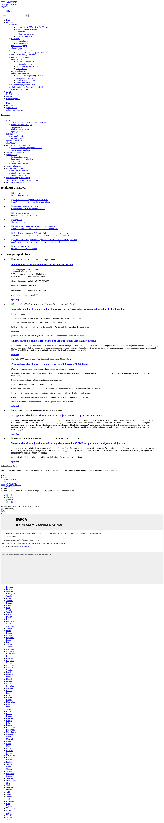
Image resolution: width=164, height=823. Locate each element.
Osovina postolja (18, 222)
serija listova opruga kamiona (23, 55)
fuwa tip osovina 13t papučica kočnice (31, 52)
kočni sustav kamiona (20, 73)
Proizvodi (10, 22)
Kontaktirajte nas (13, 98)
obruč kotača (16, 48)
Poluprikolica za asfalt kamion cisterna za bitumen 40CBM (42, 264)
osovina (14, 25)
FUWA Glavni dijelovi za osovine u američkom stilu (32, 202)
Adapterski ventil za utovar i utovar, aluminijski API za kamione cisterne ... (41, 235)
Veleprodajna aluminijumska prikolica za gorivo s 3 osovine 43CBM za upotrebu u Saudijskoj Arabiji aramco (69, 443)
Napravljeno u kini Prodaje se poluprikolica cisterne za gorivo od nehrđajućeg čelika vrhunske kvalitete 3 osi (68, 309)
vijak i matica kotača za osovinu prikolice (28, 87)
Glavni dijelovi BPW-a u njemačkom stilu (28, 209)
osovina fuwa (21, 32)
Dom (8, 20)
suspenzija (15, 39)
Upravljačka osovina (19, 195)
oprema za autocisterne (20, 57)
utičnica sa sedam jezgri (25, 80)
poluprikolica (16, 59)
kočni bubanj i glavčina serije (23, 85)
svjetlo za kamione (18, 71)
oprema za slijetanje (19, 45)
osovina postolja (22, 43)
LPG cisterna (21, 69)
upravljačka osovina (24, 36)
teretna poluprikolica (24, 64)
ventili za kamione (23, 82)
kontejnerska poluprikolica (27, 66)
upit (12, 300)
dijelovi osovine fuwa (25, 34)
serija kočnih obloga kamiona (23, 50)
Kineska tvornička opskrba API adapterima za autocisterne (34, 229)
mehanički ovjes (22, 41)
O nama (9, 96)
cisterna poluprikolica (25, 62)
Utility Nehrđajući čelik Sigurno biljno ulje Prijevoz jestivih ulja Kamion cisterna (53, 340)
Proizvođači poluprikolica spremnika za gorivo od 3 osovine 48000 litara (49, 364)
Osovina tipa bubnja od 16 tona (24, 249)
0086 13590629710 (9, 484)
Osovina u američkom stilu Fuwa (24, 215)
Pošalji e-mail (6, 511)
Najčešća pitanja (12, 94)
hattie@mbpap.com (9, 479)
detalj (16, 300)
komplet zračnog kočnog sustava (29, 75)
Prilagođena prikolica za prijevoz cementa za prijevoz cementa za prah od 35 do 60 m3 (56, 415)
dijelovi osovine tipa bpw (26, 29)
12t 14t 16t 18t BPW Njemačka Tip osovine (34, 27)
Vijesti (8, 92)
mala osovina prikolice (20, 89)
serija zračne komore (24, 78)
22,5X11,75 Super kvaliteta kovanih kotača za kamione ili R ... (36, 242)
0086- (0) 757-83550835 (11, 486)
